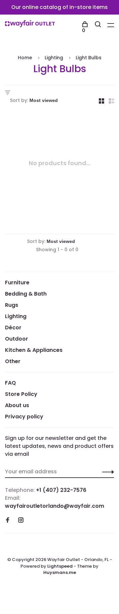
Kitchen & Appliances (33, 350)
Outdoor (16, 339)
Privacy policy (24, 416)
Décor (13, 327)
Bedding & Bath (26, 294)
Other (12, 361)
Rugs (11, 305)
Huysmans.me (59, 572)
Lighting (54, 57)
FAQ (10, 383)
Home (25, 57)
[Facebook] (7, 520)
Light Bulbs (88, 57)
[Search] (98, 25)
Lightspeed (60, 566)
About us (17, 405)
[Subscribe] (106, 471)
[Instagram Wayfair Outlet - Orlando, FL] (20, 520)
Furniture (17, 282)
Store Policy (21, 394)
